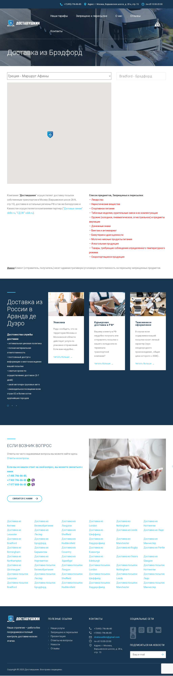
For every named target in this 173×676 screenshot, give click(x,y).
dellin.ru (11, 213)
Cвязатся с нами (22, 498)
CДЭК (20, 213)
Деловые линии (73, 208)
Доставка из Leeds (126, 530)
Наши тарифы (59, 16)
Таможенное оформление (143, 323)
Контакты (56, 31)
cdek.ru (29, 213)
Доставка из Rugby (127, 547)
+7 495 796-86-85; (17, 475)
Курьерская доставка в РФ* (104, 323)
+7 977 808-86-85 (17, 484)
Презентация (58, 636)
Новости (55, 644)
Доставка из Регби (154, 547)
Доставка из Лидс (154, 530)
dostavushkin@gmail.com (107, 637)
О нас (118, 16)
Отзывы (135, 16)
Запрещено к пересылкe (91, 16)
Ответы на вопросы (18, 458)
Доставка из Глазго (127, 556)
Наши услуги (58, 628)
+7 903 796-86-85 (17, 480)
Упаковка (59, 322)
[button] (50, 134)
